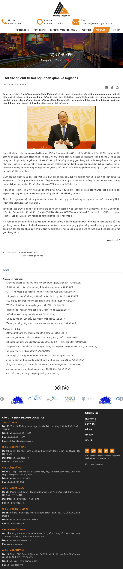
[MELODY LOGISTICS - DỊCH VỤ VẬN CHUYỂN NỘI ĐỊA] (61, 8)
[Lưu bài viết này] (117, 87)
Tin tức (89, 435)
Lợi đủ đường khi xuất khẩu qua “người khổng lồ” (29, 318)
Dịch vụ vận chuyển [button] (63, 30)
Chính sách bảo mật (94, 463)
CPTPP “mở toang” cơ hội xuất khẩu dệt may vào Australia (34, 291)
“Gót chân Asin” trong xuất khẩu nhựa (24, 314)
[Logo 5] (26, 397)
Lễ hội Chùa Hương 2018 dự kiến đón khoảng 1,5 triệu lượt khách (37, 364)
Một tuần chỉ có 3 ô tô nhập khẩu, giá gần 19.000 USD (31, 368)
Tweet (6, 269)
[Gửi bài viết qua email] (107, 87)
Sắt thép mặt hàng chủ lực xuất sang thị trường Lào (30, 332)
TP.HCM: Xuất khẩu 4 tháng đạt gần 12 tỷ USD (28, 305)
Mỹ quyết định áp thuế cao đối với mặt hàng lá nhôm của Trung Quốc (38, 359)
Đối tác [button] (86, 30)
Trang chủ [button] (22, 30)
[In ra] (112, 87)
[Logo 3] (79, 398)
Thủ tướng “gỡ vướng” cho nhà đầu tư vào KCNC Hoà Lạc (33, 355)
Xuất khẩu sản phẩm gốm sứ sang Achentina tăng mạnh (33, 287)
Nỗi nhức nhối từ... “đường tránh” (21, 350)
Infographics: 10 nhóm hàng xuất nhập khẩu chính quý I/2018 (35, 296)
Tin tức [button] (100, 30)
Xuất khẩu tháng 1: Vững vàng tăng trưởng (26, 373)
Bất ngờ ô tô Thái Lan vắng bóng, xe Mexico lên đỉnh (31, 309)
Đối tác (89, 429)
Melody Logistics (112, 455)
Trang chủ (90, 419)
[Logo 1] (44, 398)
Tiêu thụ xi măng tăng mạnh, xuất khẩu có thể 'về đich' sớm (34, 323)
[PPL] (9, 399)
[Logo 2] (61, 398)
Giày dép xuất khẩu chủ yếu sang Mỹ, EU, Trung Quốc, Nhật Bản (37, 282)
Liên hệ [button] (115, 30)
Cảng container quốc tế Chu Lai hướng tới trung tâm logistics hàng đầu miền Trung (45, 346)
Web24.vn (104, 458)
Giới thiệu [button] (40, 30)
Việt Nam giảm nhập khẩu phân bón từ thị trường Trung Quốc (35, 337)
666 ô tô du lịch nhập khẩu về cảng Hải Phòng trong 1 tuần (34, 300)
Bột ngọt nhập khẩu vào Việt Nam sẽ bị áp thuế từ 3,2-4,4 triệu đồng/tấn (40, 341)
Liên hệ (88, 440)
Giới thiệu (90, 424)
